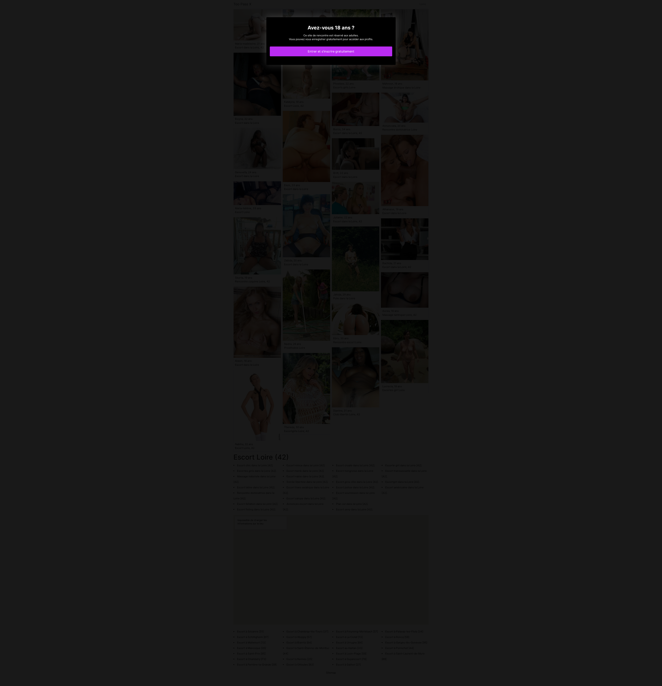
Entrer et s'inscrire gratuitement (331, 51)
